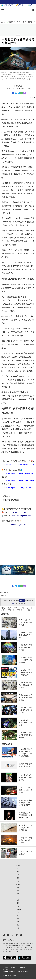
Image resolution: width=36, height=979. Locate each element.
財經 (18, 881)
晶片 (3, 610)
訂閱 (12, 603)
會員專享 (11, 22)
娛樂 (18, 922)
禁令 (28, 608)
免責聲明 (22, 967)
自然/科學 (18, 909)
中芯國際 (28, 610)
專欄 (18, 887)
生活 (18, 900)
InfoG (18, 884)
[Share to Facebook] (13, 93)
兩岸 (18, 875)
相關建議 (5, 967)
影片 (18, 868)
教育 (18, 919)
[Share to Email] (24, 93)
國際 (18, 878)
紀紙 (18, 912)
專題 (18, 890)
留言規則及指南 (3, 595)
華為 (15, 608)
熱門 (24, 22)
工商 (18, 928)
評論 (18, 893)
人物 (18, 897)
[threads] (12, 935)
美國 (22, 608)
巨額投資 (11, 610)
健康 (18, 903)
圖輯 (18, 925)
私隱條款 (5, 969)
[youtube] (21, 935)
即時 (19, 22)
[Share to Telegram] (19, 93)
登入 (22, 600)
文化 (18, 906)
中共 (9, 608)
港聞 (30, 22)
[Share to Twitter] (16, 93)
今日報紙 (18, 865)
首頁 (3, 22)
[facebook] (8, 935)
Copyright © (6, 971)
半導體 (19, 610)
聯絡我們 (13, 967)
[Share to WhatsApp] (21, 93)
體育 (18, 915)
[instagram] (3, 935)
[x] (16, 935)
